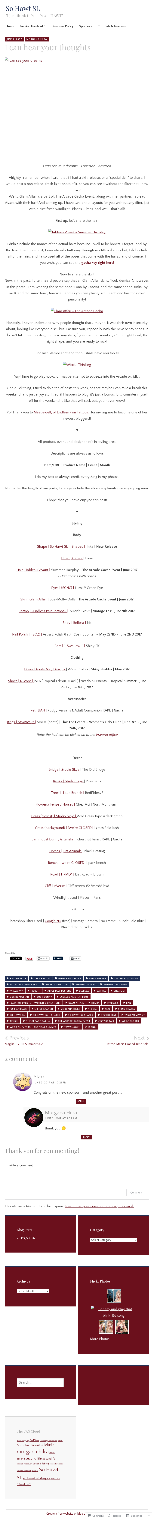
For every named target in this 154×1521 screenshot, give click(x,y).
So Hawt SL (23, 8)
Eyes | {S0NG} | (63, 588)
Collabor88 (52, 1441)
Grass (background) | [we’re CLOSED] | (65, 828)
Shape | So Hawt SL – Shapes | (62, 547)
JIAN (128, 1003)
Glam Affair (76, 1003)
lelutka (49, 1445)
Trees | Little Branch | (68, 793)
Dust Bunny (44, 997)
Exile (60, 1440)
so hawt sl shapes (80, 1015)
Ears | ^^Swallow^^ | (70, 646)
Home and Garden (69, 978)
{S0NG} (92, 1027)
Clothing (43, 1441)
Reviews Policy (63, 26)
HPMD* (95, 1003)
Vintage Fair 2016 (56, 984)
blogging (25, 1441)
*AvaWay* (16, 991)
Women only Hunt (115, 984)
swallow (55, 1478)
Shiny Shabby (97, 978)
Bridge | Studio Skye (64, 770)
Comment (136, 1192)
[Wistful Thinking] (77, 365)
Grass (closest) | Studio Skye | (54, 816)
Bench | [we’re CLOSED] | (67, 863)
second (21, 1459)
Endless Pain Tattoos (74, 997)
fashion (26, 1445)
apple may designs (59, 991)
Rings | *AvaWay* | (21, 722)
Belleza (84, 991)
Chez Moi (119, 991)
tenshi (14, 1021)
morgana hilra (70, 1009)
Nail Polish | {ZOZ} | (27, 634)
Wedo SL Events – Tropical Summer (33, 1027)
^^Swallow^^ (72, 1027)
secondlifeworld (24, 1471)
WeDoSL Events (85, 984)
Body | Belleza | (75, 623)
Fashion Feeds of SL (33, 26)
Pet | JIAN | (39, 710)
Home (10, 26)
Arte (19, 1440)
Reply (81, 1101)
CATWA (101, 991)
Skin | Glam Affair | (35, 599)
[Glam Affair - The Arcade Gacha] (77, 311)
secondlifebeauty (24, 1464)
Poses (52, 1452)
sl (37, 1470)
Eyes (19, 1445)
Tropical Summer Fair (24, 984)
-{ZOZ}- (35, 991)
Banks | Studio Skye (68, 781)
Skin (34, 1470)
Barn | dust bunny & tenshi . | (54, 839)
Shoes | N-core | (21, 681)
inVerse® (113, 1003)
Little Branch (44, 1009)
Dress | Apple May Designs (45, 669)
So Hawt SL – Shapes (46, 1015)
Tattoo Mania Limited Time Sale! (127, 1040)
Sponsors (85, 26)
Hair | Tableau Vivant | (33, 570)
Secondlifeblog (40, 1463)
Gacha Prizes (42, 978)
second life (34, 1458)
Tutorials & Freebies (112, 26)
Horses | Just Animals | (66, 851)
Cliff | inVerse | (56, 886)
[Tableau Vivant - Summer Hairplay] (77, 232)
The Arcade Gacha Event (74, 1021)
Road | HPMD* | (62, 874)
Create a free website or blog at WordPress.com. (77, 1513)
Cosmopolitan (19, 997)
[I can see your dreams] (77, 107)
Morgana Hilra (36, 39)
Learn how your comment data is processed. (99, 1206)
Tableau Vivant (134, 1015)
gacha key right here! (97, 263)
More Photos (99, 1339)
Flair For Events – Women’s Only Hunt (35, 1003)
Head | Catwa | (72, 558)
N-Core (92, 1009)
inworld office (107, 735)
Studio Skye (109, 1015)
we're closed (130, 1021)
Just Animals (18, 1009)
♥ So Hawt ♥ (18, 978)
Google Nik (53, 921)
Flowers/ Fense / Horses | (55, 804)
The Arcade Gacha (126, 978)
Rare (107, 1009)
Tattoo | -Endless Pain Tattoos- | (43, 611)
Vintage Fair (106, 1021)
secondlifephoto (56, 1464)
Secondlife (48, 1458)
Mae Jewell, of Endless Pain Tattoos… (62, 412)
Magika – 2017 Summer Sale (24, 1040)
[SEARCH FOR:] (40, 1382)
